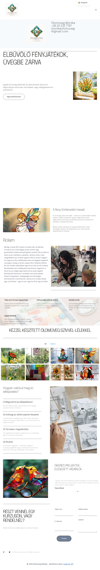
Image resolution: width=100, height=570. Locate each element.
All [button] (45, 344)
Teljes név (58, 509)
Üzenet (80, 520)
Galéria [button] (52, 344)
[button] (48, 201)
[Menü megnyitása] (96, 9)
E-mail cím (58, 521)
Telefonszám (83, 509)
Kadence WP (68, 564)
